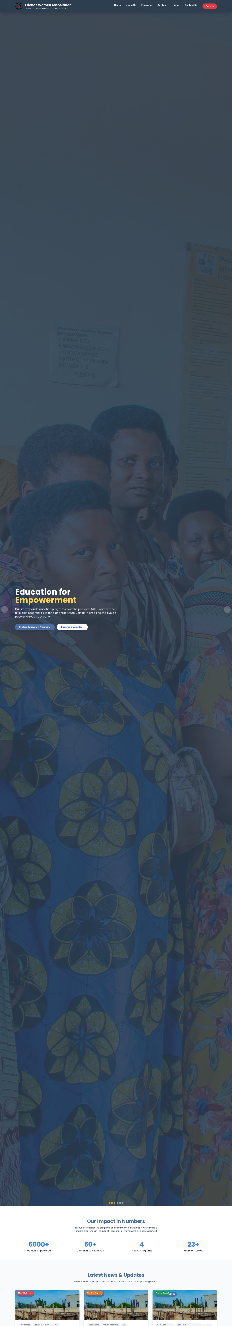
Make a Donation (73, 631)
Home (117, 5)
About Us (131, 5)
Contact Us (191, 5)
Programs (146, 5)
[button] (227, 609)
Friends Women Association (48, 5)
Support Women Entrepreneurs (36, 631)
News (176, 5)
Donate (210, 6)
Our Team (162, 5)
